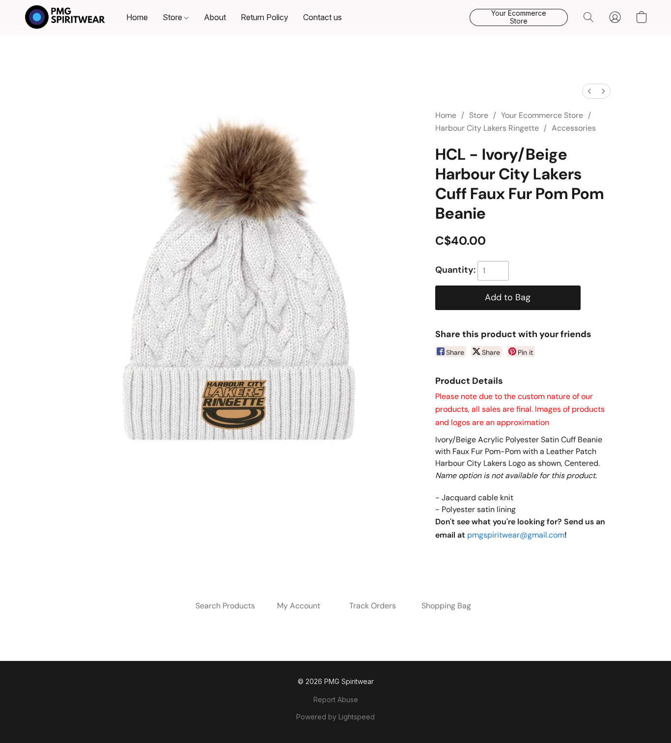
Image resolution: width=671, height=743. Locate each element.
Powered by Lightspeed (335, 717)
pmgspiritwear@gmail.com (515, 535)
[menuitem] (589, 91)
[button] (65, 17)
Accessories (574, 128)
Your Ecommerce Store (542, 115)
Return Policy (264, 17)
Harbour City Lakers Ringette (487, 128)
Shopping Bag (446, 605)
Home (137, 17)
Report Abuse (335, 699)
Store (173, 17)
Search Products (225, 605)
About (215, 17)
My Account (298, 605)
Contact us (322, 17)
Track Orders (372, 605)
